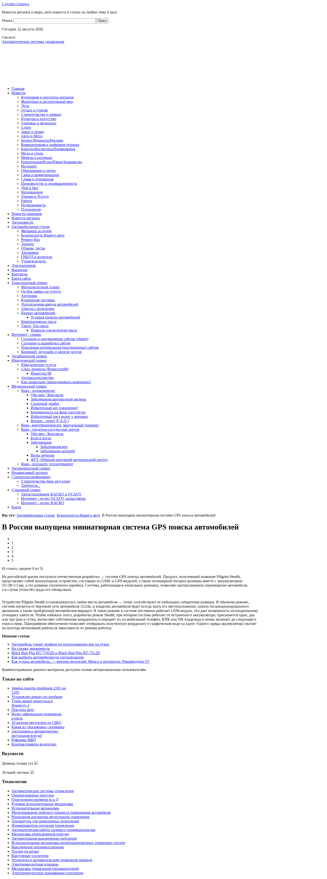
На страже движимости (30, 648)
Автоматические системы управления (42, 791)
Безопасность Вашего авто (78, 515)
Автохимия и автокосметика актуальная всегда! (34, 733)
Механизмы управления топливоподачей (45, 869)
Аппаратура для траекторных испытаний (45, 821)
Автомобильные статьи (36, 515)
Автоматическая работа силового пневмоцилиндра (53, 830)
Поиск (7, 20)
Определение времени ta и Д (34, 800)
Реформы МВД (23, 740)
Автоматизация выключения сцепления (44, 838)
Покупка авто (22, 710)
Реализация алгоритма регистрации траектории (50, 817)
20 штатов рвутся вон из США (36, 723)
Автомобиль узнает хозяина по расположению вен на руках (60, 644)
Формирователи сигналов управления (42, 825)
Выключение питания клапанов (37, 847)
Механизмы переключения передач (40, 834)
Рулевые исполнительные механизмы (42, 804)
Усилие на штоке (25, 851)
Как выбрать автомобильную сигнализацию (47, 657)
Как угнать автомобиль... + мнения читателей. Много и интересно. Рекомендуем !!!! (80, 661)
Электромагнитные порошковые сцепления (47, 873)
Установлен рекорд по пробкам (36, 697)
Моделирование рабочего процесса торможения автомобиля (60, 812)
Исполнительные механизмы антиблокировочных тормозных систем (68, 843)
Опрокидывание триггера (32, 795)
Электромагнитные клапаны (34, 864)
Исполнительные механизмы (35, 808)
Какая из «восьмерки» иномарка (37, 727)
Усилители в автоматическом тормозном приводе (51, 860)
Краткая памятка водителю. (34, 744)
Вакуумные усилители (30, 856)
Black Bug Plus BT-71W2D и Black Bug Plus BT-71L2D (55, 653)
